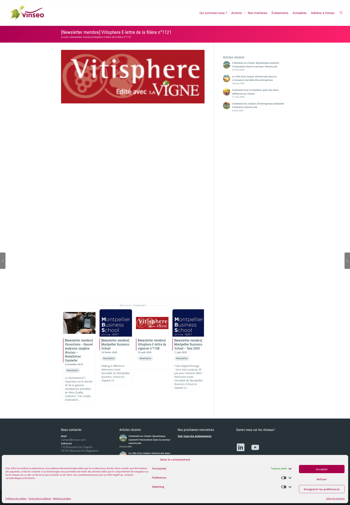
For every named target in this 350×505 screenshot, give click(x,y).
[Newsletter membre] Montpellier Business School (115, 344)
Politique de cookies (15, 498)
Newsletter (72, 370)
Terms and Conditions (39, 498)
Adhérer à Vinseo (323, 13)
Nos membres (257, 13)
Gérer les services (335, 498)
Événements (280, 13)
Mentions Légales (62, 498)
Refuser (322, 479)
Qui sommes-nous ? (213, 13)
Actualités (300, 13)
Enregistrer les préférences (322, 489)
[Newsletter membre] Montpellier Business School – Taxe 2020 (188, 344)
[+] (79, 323)
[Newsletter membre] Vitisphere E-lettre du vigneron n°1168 (152, 344)
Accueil (64, 37)
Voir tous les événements (194, 436)
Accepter (322, 469)
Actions (237, 13)
